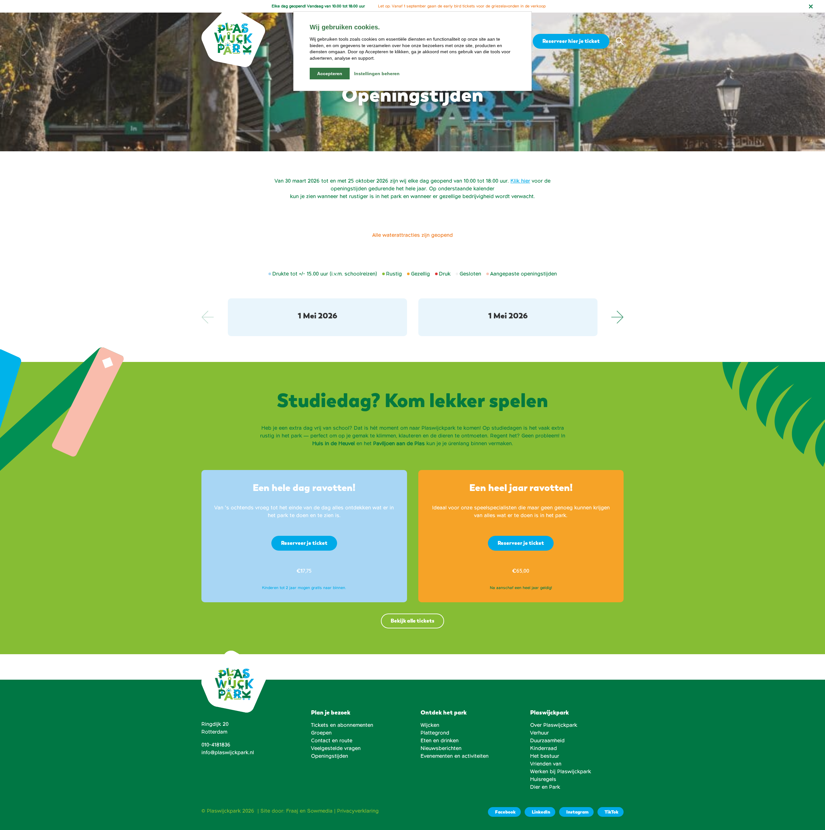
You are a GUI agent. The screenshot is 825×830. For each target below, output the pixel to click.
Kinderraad (543, 748)
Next (617, 317)
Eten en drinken (440, 740)
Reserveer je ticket (304, 543)
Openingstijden (329, 756)
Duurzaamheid (547, 740)
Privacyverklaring (358, 811)
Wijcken (430, 725)
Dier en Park (545, 787)
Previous (207, 317)
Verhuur (539, 733)
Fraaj (292, 811)
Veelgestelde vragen (336, 748)
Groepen (321, 733)
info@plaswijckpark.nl (227, 752)
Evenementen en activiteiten (455, 756)
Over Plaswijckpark (553, 725)
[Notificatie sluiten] (811, 6)
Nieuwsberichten (441, 748)
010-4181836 (215, 745)
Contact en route (331, 740)
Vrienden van (545, 764)
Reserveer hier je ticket (571, 41)
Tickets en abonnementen (342, 725)
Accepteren (329, 73)
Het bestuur (544, 756)
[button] (620, 41)
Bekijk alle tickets (412, 620)
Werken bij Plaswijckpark (560, 771)
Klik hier (520, 181)
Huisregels (543, 779)
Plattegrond (435, 733)
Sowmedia (320, 811)
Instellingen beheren (377, 73)
